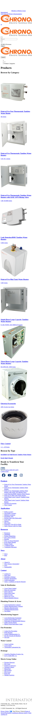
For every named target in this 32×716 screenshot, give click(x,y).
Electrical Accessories (10, 503)
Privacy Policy (5, 711)
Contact (3, 570)
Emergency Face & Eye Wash (12, 524)
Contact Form (4, 471)
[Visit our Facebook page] (4, 477)
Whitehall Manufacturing (11, 609)
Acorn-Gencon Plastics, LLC (12, 619)
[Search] (1, 41)
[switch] (1, 42)
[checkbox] (16, 43)
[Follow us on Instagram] (21, 477)
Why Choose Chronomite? (11, 564)
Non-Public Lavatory (10, 513)
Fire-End (6, 637)
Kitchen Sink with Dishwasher (13, 518)
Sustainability (8, 567)
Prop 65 (5, 714)
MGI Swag (7, 672)
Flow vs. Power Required (11, 541)
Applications (5, 508)
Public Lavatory (8, 512)
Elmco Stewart (8, 591)
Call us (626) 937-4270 (11, 470)
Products (4, 481)
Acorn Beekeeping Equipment (12, 618)
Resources (4, 529)
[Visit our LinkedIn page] (15, 477)
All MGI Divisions (6, 44)
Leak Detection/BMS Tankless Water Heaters (17, 494)
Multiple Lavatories (9, 515)
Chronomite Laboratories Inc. (12, 647)
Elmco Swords (8, 595)
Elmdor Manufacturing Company (13, 606)
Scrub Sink (7, 519)
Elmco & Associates (10, 590)
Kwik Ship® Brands (10, 542)
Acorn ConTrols (8, 644)
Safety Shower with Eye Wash (12, 526)
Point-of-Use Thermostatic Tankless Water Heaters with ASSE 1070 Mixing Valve (16, 491)
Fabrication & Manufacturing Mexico (14, 621)
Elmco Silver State (9, 593)
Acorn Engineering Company (12, 605)
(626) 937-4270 (5, 14)
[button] (1, 25)
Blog (5, 555)
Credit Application (9, 580)
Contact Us (7, 574)
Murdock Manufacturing (11, 608)
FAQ (5, 565)
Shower (6, 521)
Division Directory (9, 662)
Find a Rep (7, 575)
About (3, 559)
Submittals (7, 534)
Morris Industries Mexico (11, 598)
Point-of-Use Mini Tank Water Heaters (15, 495)
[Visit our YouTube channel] (9, 477)
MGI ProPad (7, 670)
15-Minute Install (9, 545)
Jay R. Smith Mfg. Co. (10, 655)
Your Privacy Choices (19, 711)
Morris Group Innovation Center (13, 624)
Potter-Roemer (8, 632)
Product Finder (8, 544)
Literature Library (9, 667)
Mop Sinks (7, 523)
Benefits (6, 539)
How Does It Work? (10, 537)
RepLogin (7, 673)
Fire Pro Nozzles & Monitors (12, 636)
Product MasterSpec (10, 536)
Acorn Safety (8, 645)
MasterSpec (7, 669)
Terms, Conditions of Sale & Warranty (15, 581)
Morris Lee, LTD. (9, 596)
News (3, 550)
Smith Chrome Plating (10, 622)
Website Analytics (9, 675)
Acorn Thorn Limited (10, 588)
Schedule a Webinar (9, 577)
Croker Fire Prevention (10, 631)
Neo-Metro (7, 611)
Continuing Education (10, 547)
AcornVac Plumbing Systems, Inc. (14, 654)
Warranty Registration (10, 578)
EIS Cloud (7, 664)
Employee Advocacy (10, 665)
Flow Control (8, 505)
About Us (7, 562)
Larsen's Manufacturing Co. (12, 634)
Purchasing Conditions (11, 713)
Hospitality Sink (8, 516)
